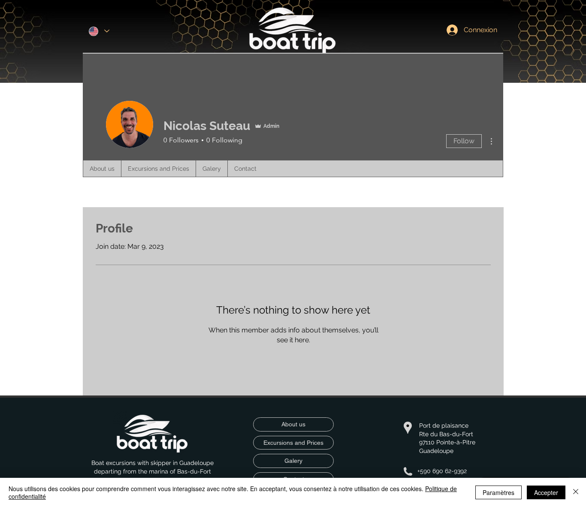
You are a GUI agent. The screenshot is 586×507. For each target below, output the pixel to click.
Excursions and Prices (293, 442)
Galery (293, 460)
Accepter (546, 492)
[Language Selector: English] (99, 31)
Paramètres (498, 492)
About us (293, 424)
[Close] (576, 492)
